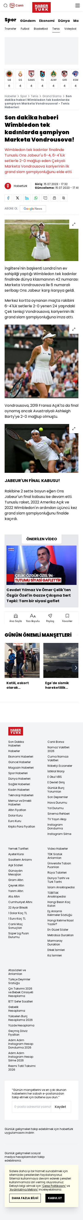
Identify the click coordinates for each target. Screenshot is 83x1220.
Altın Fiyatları (17, 810)
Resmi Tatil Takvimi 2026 (22, 1068)
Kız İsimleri (54, 955)
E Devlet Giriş (56, 782)
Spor (10, 20)
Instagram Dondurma (55, 826)
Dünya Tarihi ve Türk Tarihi (58, 880)
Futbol (25, 29)
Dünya (64, 20)
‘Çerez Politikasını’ (54, 1186)
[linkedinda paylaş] (26, 198)
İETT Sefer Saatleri (20, 1001)
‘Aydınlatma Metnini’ (23, 1189)
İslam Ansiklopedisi (61, 887)
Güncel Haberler (19, 762)
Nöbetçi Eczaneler (59, 766)
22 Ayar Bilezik (18, 907)
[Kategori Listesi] (77, 5)
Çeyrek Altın (16, 885)
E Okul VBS (54, 777)
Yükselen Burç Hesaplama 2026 (20, 1018)
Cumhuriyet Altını (20, 902)
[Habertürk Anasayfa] (41, 6)
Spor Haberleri (18, 773)
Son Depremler (57, 797)
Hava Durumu (57, 803)
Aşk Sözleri (15, 865)
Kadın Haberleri (19, 790)
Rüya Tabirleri (57, 872)
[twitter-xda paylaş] (17, 198)
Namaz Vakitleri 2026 (58, 749)
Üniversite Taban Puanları (59, 865)
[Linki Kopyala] (63, 198)
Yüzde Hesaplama (21, 1025)
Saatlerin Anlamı (20, 860)
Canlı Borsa (55, 742)
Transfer (10, 29)
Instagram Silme (59, 834)
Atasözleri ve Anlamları (17, 972)
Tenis (56, 29)
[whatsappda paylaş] (36, 198)
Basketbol (41, 29)
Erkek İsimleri (56, 950)
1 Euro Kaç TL (17, 919)
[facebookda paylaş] (8, 198)
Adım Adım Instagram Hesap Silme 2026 (20, 1056)
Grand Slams (52, 96)
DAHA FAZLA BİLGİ (25, 1198)
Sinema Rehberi (58, 814)
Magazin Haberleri (21, 768)
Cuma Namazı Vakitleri (57, 758)
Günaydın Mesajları (15, 872)
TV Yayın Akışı (56, 819)
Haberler (10, 96)
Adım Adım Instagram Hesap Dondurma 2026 (20, 1043)
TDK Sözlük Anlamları (54, 856)
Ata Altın (14, 896)
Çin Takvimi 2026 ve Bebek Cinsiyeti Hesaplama (20, 992)
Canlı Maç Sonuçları (15, 926)
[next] (76, 668)
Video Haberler (57, 849)
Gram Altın (15, 880)
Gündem (28, 20)
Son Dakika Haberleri (16, 743)
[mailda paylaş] (45, 198)
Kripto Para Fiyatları (21, 826)
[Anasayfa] (15, 731)
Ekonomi (46, 20)
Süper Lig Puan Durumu (18, 935)
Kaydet (60, 1106)
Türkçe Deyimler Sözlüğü (19, 981)
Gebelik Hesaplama (16, 1009)
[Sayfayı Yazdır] (54, 198)
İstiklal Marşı (56, 771)
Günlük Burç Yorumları (56, 789)
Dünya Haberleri (19, 779)
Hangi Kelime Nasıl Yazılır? (60, 922)
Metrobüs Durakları (60, 935)
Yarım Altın (15, 891)
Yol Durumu (55, 808)
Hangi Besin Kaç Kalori (59, 904)
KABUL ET (55, 1198)
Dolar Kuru (15, 815)
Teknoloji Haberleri (20, 795)
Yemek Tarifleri (18, 849)
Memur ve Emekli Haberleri (19, 802)
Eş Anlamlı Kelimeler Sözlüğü (59, 913)
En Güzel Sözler (57, 930)
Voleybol (70, 29)
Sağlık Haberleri (19, 784)
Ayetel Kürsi (16, 854)
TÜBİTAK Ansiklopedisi (56, 894)
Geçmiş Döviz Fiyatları (17, 1033)
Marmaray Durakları (54, 942)
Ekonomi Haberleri (20, 756)
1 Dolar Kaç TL (17, 913)
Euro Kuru (14, 821)
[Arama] (5, 5)
